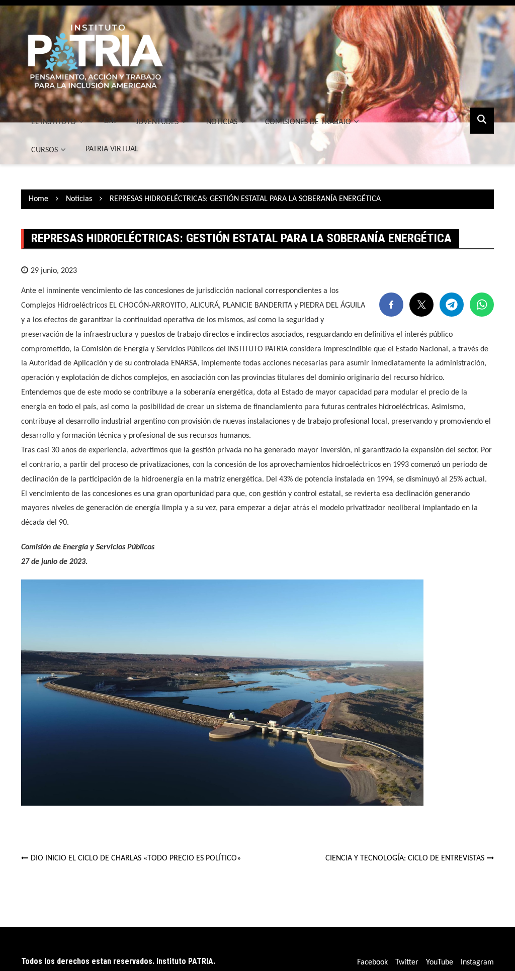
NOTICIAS (221, 122)
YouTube (439, 962)
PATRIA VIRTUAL (111, 149)
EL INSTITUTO (53, 122)
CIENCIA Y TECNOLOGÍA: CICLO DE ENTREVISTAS (404, 858)
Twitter (406, 962)
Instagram (477, 962)
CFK (110, 121)
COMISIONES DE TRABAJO (308, 122)
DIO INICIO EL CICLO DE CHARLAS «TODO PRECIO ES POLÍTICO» (136, 858)
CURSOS (44, 150)
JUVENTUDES (157, 122)
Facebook (372, 962)
